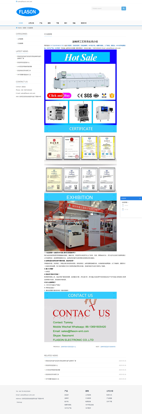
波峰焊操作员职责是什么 (68, 347)
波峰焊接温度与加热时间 (108, 347)
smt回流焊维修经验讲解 (52, 370)
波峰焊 (67, 398)
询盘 (74, 23)
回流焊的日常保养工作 (52, 374)
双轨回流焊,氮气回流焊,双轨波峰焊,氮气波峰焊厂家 (60, 361)
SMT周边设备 (89, 405)
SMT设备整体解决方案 (57, 45)
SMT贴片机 (91, 45)
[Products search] (123, 8)
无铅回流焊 (76, 45)
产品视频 (109, 398)
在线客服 (124, 202)
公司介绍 (31, 23)
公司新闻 (20, 39)
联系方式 (83, 23)
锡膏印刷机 (100, 45)
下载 (57, 23)
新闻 (49, 23)
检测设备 (88, 401)
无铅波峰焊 (84, 45)
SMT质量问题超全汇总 (52, 379)
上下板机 (107, 45)
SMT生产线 (50, 48)
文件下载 (109, 401)
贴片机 (67, 401)
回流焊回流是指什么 (51, 365)
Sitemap (19, 402)
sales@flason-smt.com (25, 1)
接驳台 (113, 45)
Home (21, 23)
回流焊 (69, 45)
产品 (41, 23)
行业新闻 (30, 28)
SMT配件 (57, 48)
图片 (65, 23)
